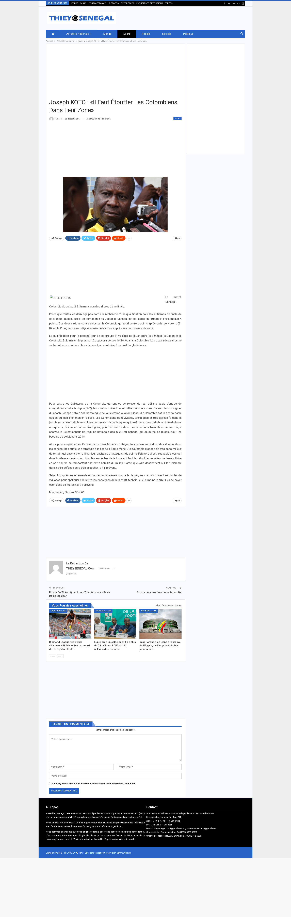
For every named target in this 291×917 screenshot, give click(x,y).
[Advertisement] (184, 17)
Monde (107, 33)
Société (166, 33)
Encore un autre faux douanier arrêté (159, 592)
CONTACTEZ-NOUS (97, 3)
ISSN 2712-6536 (78, 3)
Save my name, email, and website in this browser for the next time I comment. (94, 783)
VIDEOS (168, 3)
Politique (188, 33)
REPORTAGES (127, 3)
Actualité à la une (58, 611)
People (146, 33)
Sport (126, 33)
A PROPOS (114, 3)
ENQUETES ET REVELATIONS (149, 3)
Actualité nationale (77, 33)
